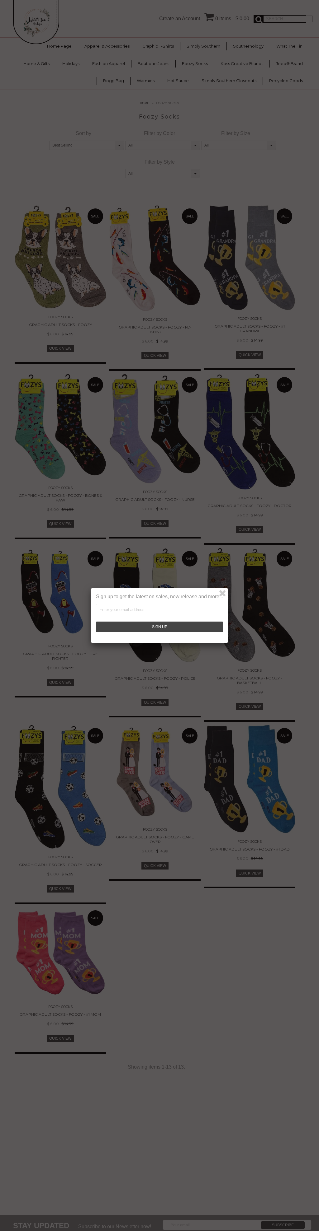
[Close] (222, 593)
